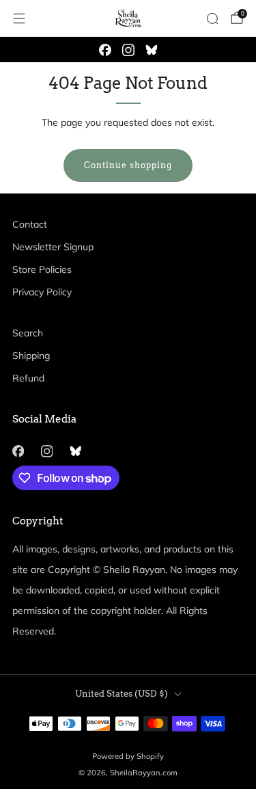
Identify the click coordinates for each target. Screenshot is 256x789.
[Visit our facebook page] (105, 50)
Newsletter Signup (53, 247)
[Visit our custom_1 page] (151, 50)
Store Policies (42, 269)
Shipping (31, 355)
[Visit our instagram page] (128, 50)
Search (27, 333)
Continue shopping (128, 165)
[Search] (212, 18)
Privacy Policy (42, 292)
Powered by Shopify (128, 756)
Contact (29, 224)
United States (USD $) (121, 693)
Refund (28, 378)
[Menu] (19, 18)
